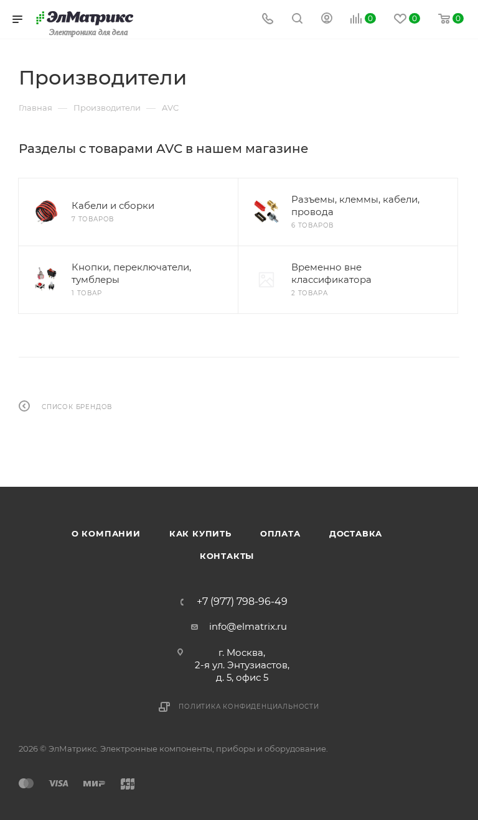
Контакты (227, 556)
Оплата (280, 533)
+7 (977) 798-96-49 (242, 602)
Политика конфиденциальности (249, 707)
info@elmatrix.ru (248, 626)
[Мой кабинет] (326, 19)
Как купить (200, 533)
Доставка (355, 533)
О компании (106, 533)
